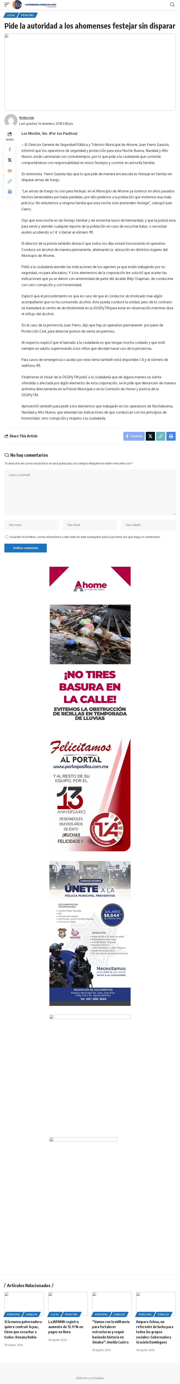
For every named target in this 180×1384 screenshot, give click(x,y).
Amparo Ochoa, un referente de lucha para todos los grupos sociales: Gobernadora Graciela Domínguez (154, 1332)
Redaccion (26, 118)
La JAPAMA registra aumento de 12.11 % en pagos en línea (65, 1327)
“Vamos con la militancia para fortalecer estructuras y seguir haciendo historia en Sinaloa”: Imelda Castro (111, 1332)
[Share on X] (9, 160)
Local (11, 15)
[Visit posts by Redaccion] (11, 120)
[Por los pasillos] (34, 4)
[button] (8, 4)
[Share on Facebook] (9, 149)
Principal (27, 15)
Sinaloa (31, 1314)
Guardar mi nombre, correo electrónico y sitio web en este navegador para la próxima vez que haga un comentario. (85, 537)
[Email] (9, 170)
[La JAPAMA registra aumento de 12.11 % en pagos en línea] (68, 1304)
